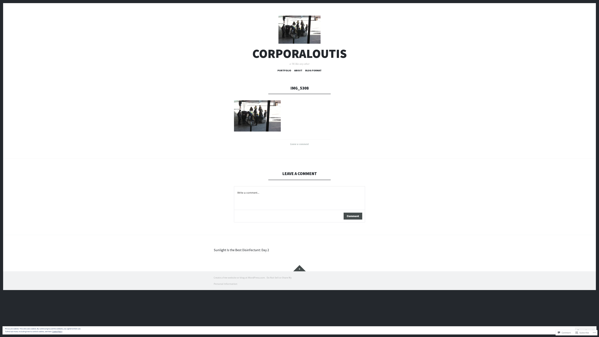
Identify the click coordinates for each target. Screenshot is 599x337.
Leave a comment (299, 144)
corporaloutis (299, 53)
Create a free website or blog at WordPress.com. (239, 277)
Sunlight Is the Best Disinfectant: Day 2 (241, 250)
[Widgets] (299, 268)
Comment (353, 216)
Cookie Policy (57, 331)
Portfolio (284, 70)
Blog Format (313, 70)
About (298, 70)
